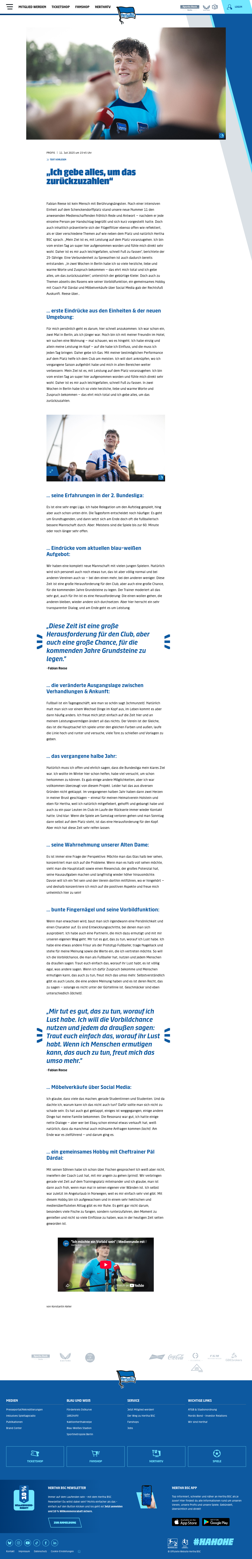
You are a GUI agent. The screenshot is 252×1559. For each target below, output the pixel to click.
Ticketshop (61, 7)
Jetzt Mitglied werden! (140, 1409)
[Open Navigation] (9, 7)
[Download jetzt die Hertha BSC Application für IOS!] (185, 1525)
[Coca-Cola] (176, 1357)
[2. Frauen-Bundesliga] (185, 1543)
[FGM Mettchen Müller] (214, 1357)
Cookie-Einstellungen (62, 1551)
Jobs (130, 1428)
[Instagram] (18, 1544)
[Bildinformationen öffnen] (221, 135)
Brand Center (14, 1428)
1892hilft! (73, 1415)
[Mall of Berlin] (90, 1358)
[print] (79, 1551)
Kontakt (10, 1551)
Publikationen (14, 1422)
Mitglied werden (32, 7)
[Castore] (206, 7)
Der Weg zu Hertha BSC (141, 1415)
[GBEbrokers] (234, 1357)
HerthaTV (103, 7)
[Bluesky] (9, 1544)
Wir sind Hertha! (197, 1422)
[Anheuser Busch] (157, 1357)
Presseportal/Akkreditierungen (24, 1409)
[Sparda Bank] (189, 7)
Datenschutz (40, 1551)
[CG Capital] (195, 1357)
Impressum (24, 1551)
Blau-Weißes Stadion (79, 1428)
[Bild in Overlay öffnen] (52, 471)
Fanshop (82, 7)
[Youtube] (27, 1544)
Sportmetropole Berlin (80, 1434)
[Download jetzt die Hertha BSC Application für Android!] (216, 1525)
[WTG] (197, 1368)
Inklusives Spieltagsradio (20, 1415)
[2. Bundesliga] (172, 1543)
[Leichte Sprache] (215, 7)
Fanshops (133, 1422)
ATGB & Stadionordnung (202, 1409)
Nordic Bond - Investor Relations (207, 1415)
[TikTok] (36, 1544)
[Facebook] (45, 1544)
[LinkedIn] (54, 1544)
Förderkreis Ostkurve (79, 1409)
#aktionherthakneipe (79, 1422)
